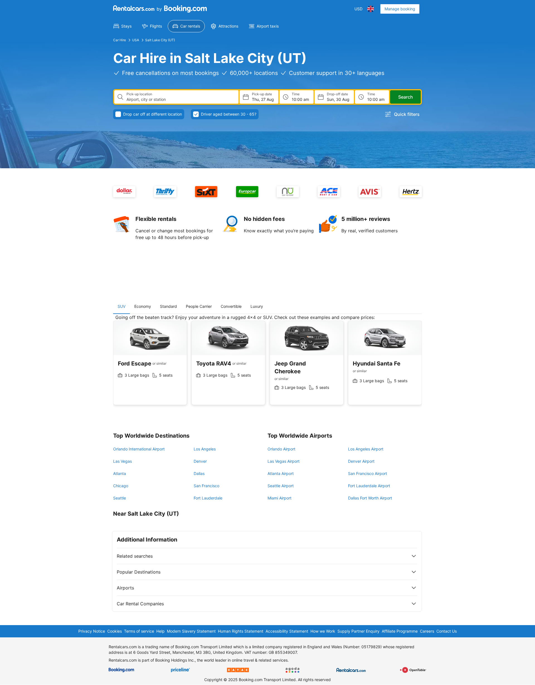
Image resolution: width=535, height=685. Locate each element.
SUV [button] (121, 306)
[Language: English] (371, 9)
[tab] (121, 306)
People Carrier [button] (199, 306)
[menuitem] (122, 26)
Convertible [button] (231, 306)
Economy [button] (142, 306)
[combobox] (180, 99)
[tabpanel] (267, 364)
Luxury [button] (257, 306)
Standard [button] (168, 306)
